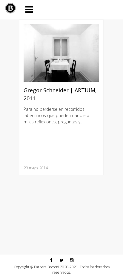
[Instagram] (72, 260)
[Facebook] (51, 260)
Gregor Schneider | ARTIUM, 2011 (60, 94)
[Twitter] (61, 260)
